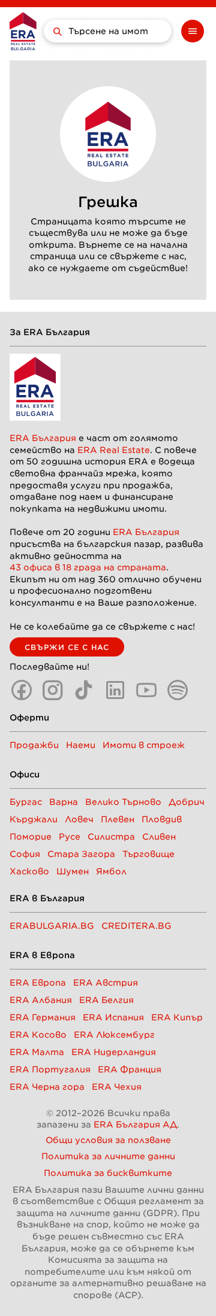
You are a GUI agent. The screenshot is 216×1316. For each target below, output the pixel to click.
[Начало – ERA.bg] (23, 31)
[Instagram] (53, 690)
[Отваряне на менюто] (192, 31)
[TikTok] (84, 690)
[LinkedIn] (115, 690)
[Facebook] (22, 690)
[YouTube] (146, 690)
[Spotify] (178, 690)
